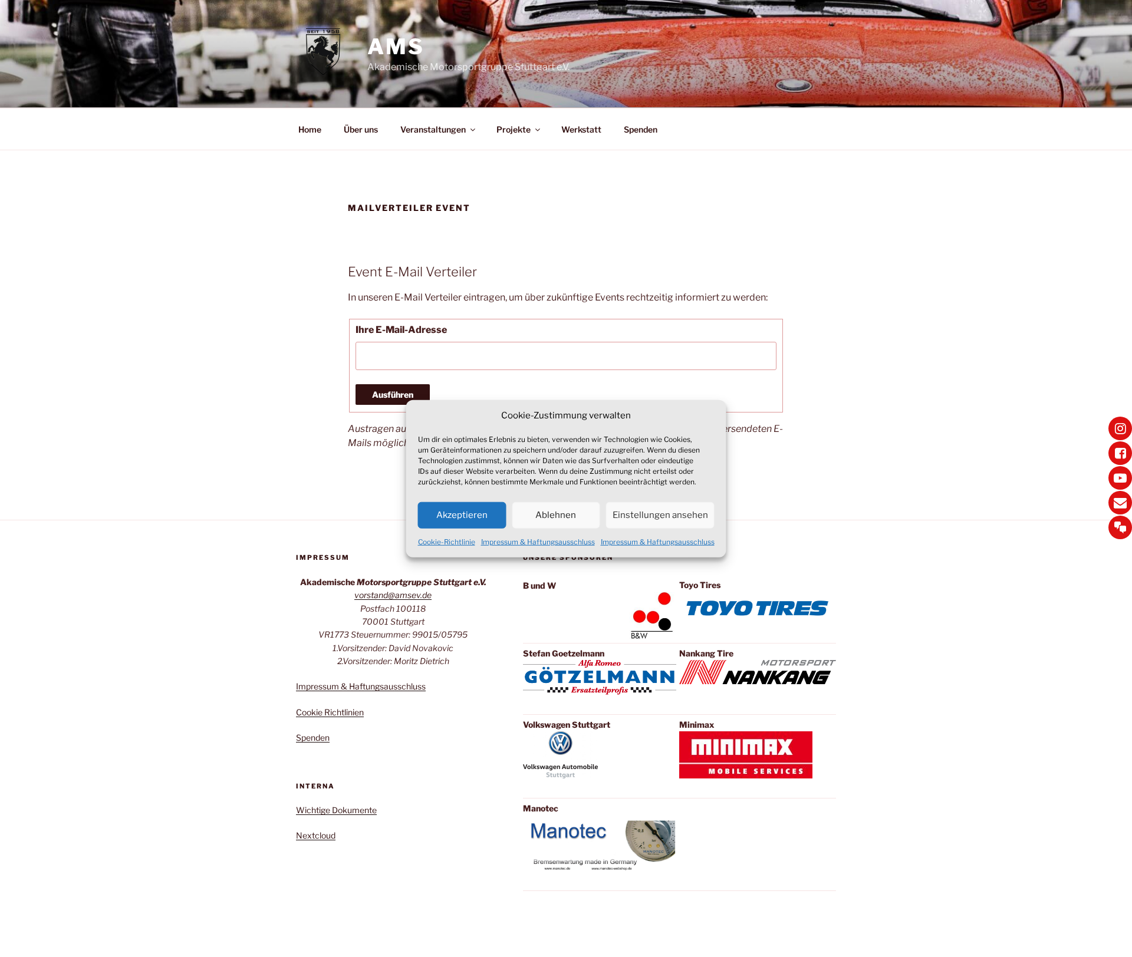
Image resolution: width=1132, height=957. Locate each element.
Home (309, 129)
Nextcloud (315, 835)
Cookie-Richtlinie (446, 541)
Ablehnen (555, 515)
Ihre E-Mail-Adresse (401, 329)
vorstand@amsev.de (393, 595)
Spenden (640, 129)
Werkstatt (581, 129)
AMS (395, 47)
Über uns (361, 129)
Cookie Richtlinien (330, 712)
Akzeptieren (462, 515)
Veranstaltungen (433, 129)
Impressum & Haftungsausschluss (538, 541)
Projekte (513, 129)
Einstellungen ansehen (660, 515)
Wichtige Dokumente (336, 810)
